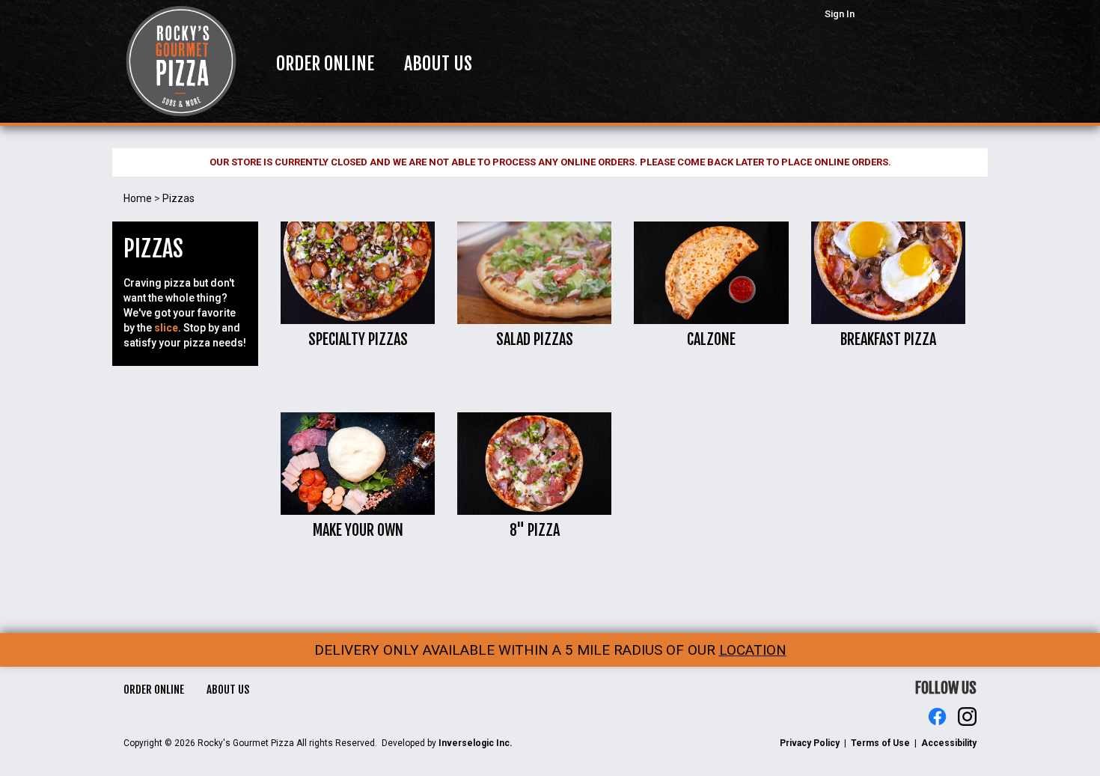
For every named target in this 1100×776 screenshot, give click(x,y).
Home (137, 198)
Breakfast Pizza (888, 339)
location (752, 650)
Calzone (711, 339)
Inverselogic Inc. (476, 743)
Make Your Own (358, 530)
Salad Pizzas (534, 339)
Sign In (840, 13)
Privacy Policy (810, 743)
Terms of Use (880, 743)
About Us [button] (438, 63)
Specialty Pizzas (358, 339)
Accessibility (949, 743)
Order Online (153, 689)
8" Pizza (535, 530)
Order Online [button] (325, 63)
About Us (228, 689)
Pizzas (178, 198)
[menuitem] (325, 63)
